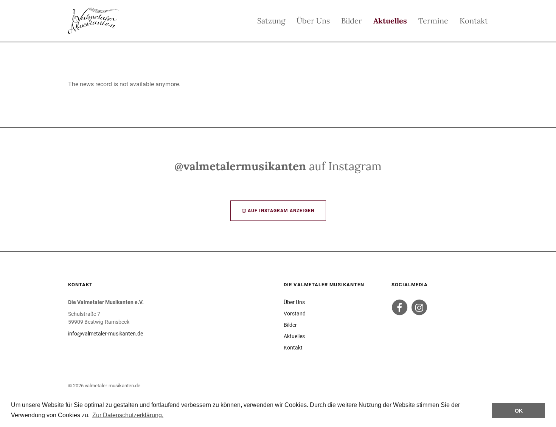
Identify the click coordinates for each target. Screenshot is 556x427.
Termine (433, 20)
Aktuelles (390, 20)
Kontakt (474, 20)
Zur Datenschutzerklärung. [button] (127, 415)
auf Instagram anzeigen (280, 210)
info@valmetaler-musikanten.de (105, 334)
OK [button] (519, 411)
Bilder (351, 20)
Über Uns (313, 20)
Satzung (271, 20)
